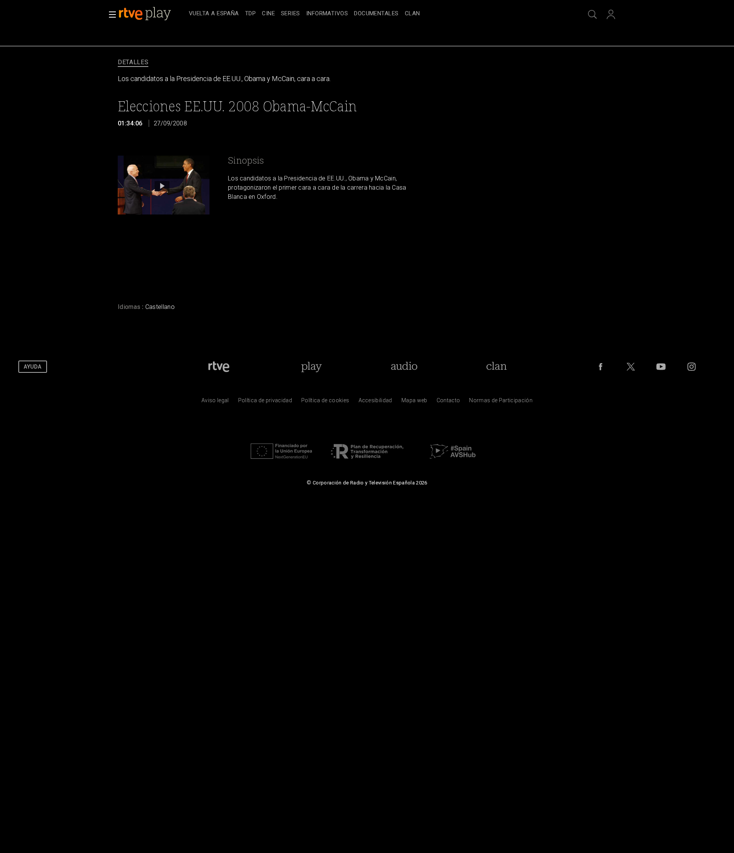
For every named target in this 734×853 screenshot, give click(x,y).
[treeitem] (214, 14)
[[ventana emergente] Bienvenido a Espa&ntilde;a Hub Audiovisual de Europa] (452, 460)
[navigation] (375, 13)
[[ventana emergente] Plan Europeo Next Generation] (281, 460)
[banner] (152, 13)
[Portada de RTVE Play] (146, 13)
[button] (110, 14)
